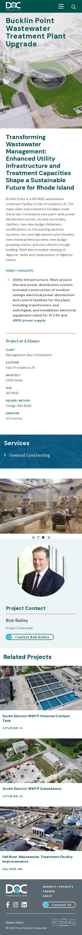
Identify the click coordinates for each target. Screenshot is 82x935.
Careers (49, 891)
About (48, 896)
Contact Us (61, 904)
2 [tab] (43, 536)
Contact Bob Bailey (32, 637)
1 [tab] (38, 536)
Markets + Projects (58, 886)
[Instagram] (15, 905)
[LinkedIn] (24, 905)
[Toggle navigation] (61, 7)
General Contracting (29, 455)
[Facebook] (8, 905)
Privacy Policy (15, 922)
